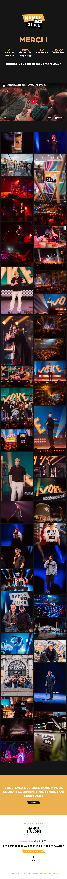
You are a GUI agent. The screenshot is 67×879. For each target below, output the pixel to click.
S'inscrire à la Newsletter (33, 851)
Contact (33, 802)
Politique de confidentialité (50, 873)
